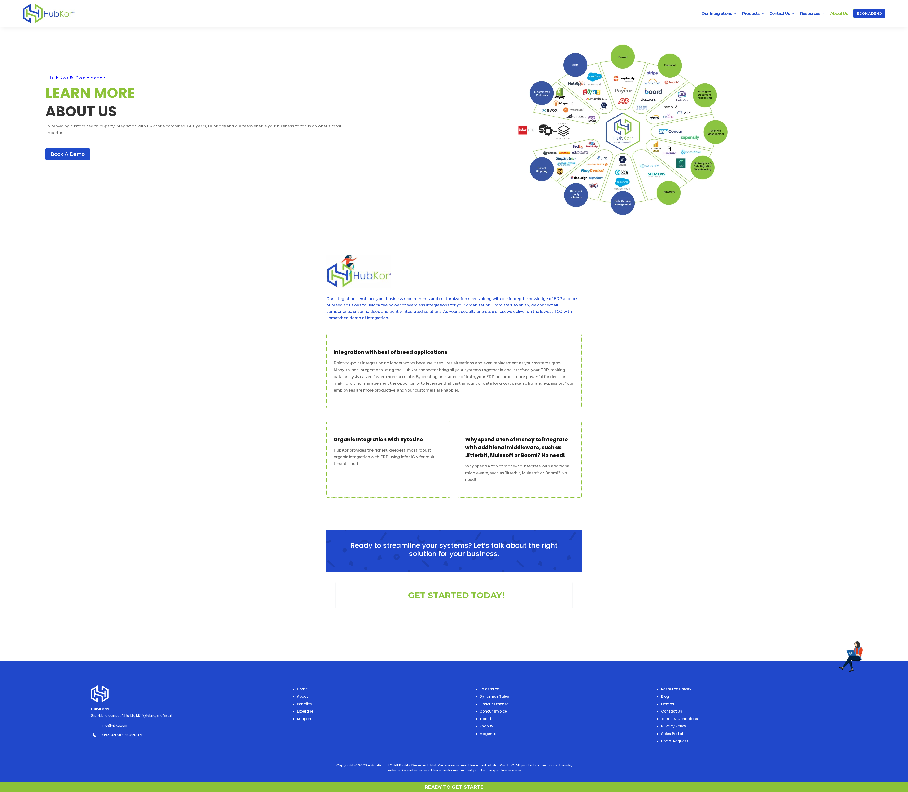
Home (302, 689)
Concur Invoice (493, 711)
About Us (839, 13)
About (302, 696)
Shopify (486, 726)
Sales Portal (672, 733)
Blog (665, 696)
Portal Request (674, 741)
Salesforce (489, 689)
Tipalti (485, 718)
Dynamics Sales (494, 696)
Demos (667, 703)
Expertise (305, 711)
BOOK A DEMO (869, 13)
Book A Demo (68, 154)
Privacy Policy (673, 726)
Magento (488, 733)
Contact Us (671, 711)
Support (304, 718)
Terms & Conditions (679, 718)
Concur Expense (494, 703)
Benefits (304, 703)
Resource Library (676, 689)
